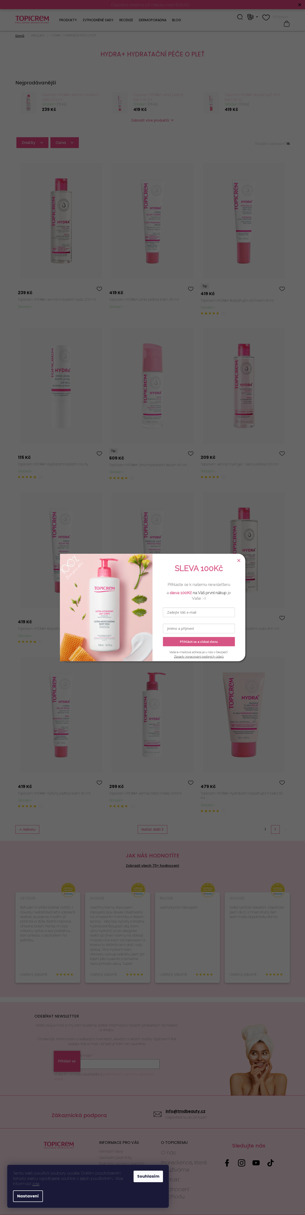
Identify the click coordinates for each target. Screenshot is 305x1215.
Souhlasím (148, 1176)
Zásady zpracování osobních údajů (199, 656)
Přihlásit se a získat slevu (199, 641)
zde (35, 1184)
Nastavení (28, 1196)
